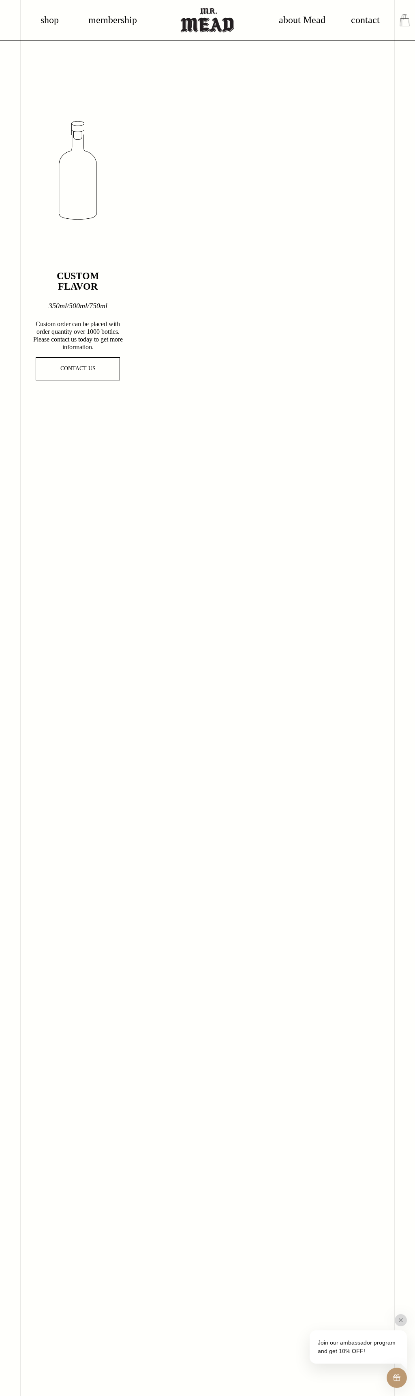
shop (50, 20)
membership (112, 20)
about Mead (302, 20)
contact (365, 20)
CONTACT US (78, 368)
